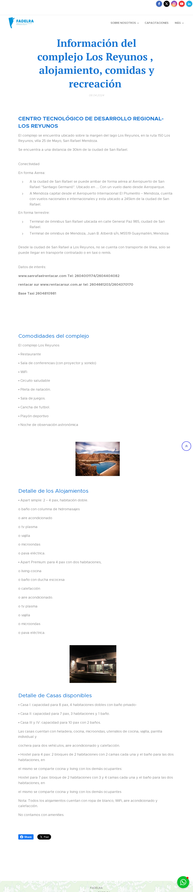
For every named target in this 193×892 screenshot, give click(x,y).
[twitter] (167, 4)
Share (28, 836)
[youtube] (182, 4)
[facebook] (159, 4)
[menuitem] (124, 23)
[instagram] (174, 4)
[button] (183, 882)
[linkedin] (189, 4)
